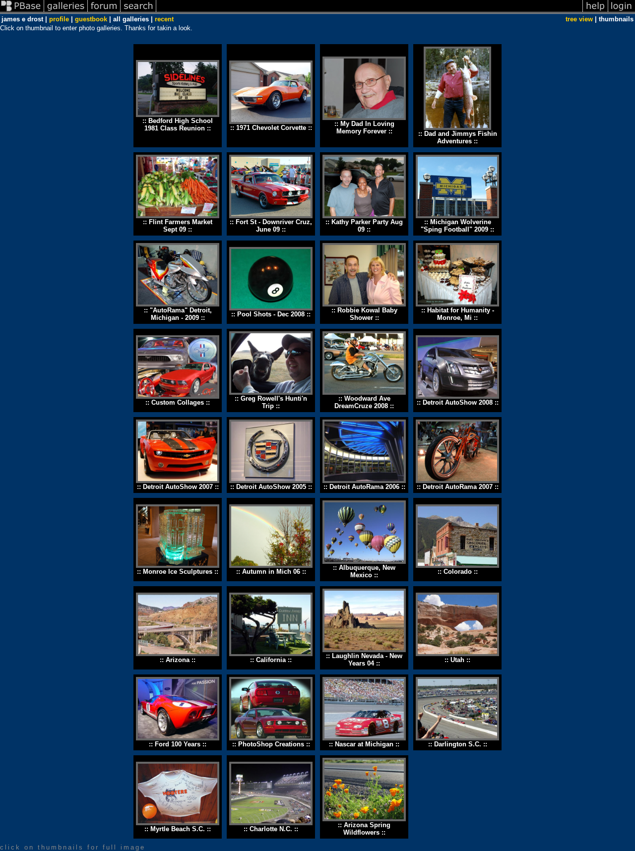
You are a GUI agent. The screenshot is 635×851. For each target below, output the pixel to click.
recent (164, 19)
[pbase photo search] (138, 11)
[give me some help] (595, 11)
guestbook (91, 19)
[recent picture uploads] (66, 11)
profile (59, 19)
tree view (579, 19)
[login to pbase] (621, 11)
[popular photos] (369, 11)
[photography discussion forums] (104, 11)
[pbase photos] (22, 11)
